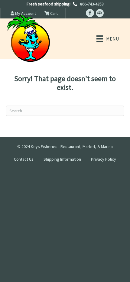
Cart (53, 13)
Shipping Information (62, 159)
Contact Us (24, 159)
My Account (25, 13)
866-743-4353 (92, 4)
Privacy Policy (103, 159)
